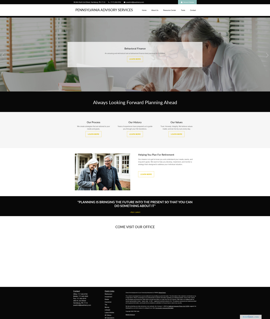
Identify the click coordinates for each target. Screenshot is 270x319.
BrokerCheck (162, 292)
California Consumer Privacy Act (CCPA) (178, 306)
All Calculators (109, 318)
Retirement (108, 294)
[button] (144, 10)
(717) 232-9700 (116, 2)
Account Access (188, 2)
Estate (107, 299)
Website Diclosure (130, 314)
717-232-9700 (83, 294)
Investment (108, 297)
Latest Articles (109, 312)
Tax (106, 304)
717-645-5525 (83, 296)
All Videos (108, 315)
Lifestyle (107, 310)
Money (107, 307)
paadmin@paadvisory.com (135, 2)
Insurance (108, 302)
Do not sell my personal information (164, 308)
